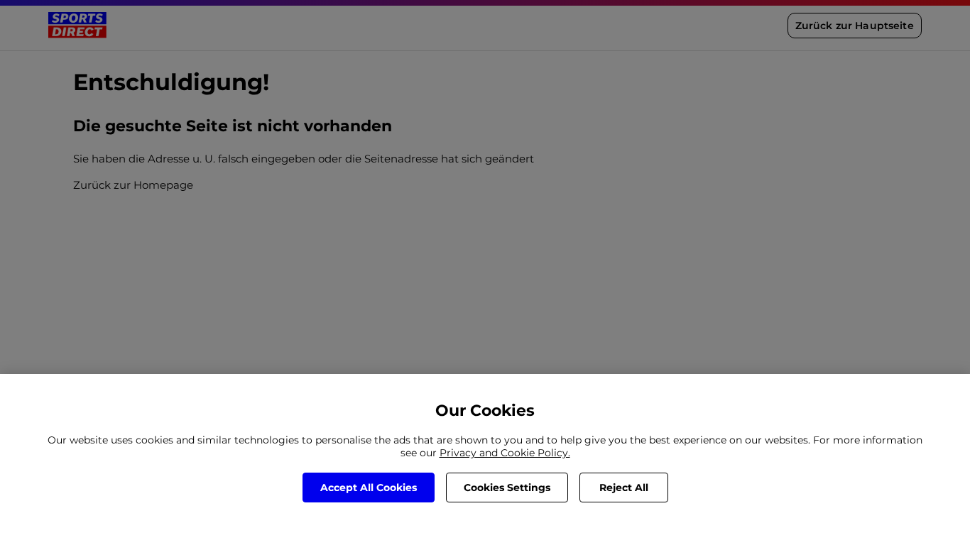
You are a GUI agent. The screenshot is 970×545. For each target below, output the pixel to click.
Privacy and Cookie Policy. (505, 452)
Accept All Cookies (368, 487)
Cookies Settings (507, 487)
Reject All (623, 487)
